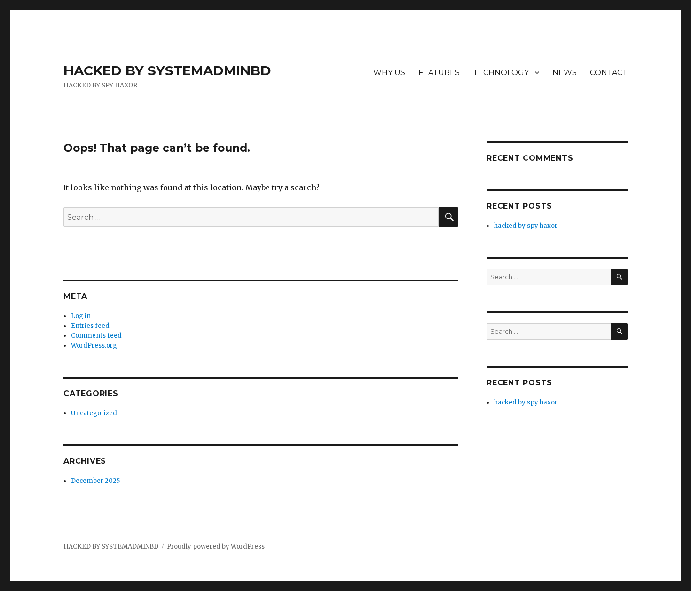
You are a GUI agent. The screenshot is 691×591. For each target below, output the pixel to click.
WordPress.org (94, 346)
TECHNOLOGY (501, 72)
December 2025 (95, 481)
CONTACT (609, 72)
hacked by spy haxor (526, 226)
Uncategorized (94, 413)
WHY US (389, 72)
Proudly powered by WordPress (216, 547)
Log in (81, 316)
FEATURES (439, 72)
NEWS (564, 72)
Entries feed (90, 326)
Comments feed (96, 336)
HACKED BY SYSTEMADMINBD (167, 70)
